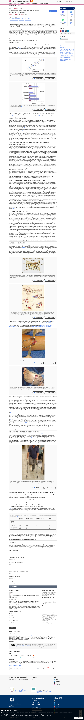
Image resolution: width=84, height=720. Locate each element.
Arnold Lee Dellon (12, 16)
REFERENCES (13, 587)
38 (24, 127)
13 (38, 115)
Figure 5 (50, 321)
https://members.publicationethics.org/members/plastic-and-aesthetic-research (22, 690)
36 (40, 123)
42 (20, 165)
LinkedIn (57, 679)
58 (14, 208)
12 (12, 115)
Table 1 (10, 508)
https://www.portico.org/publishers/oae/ (44, 692)
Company (11, 705)
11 (46, 114)
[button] (53, 11)
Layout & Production (36, 703)
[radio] (24, 613)
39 (19, 154)
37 (23, 127)
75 (53, 323)
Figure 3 (23, 247)
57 (13, 208)
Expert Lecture (35, 707)
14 (39, 115)
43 (29, 169)
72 (49, 322)
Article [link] (18, 5)
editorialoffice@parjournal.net (15, 680)
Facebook (58, 681)
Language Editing (35, 702)
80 (26, 422)
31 (17, 516)
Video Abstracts (35, 706)
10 (25, 114)
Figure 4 (17, 253)
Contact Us (34, 679)
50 (52, 184)
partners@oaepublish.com (15, 704)
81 (42, 433)
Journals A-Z (34, 700)
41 (12, 208)
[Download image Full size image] (33, 65)
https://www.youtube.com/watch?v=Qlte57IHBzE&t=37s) (42, 326)
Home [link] (10, 5)
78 (25, 422)
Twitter (57, 683)
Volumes (41, 3)
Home (10, 3)
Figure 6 (47, 322)
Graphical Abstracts (36, 704)
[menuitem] (11, 3)
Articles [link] (14, 5)
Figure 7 (32, 437)
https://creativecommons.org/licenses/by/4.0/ (23, 645)
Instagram (58, 684)
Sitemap (33, 680)
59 (50, 219)
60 (52, 223)
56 (43, 200)
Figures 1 (18, 47)
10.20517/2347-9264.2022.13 (14, 18)
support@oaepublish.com (15, 665)
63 (53, 223)
